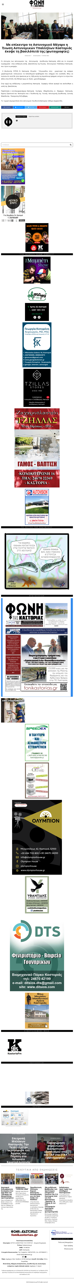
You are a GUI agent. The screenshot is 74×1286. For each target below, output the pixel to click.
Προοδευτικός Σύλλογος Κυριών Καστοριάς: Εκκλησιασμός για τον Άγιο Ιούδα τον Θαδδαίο (36, 1193)
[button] (71, 145)
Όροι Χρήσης (68, 1246)
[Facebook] (23, 1257)
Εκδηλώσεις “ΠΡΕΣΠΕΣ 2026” (22, 1188)
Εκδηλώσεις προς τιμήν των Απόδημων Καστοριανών (65, 1190)
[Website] (17, 120)
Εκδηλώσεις (37, 55)
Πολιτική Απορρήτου (65, 1242)
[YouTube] (25, 1257)
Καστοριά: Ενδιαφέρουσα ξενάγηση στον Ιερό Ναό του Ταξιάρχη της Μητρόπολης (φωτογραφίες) (7, 1192)
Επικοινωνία (68, 1249)
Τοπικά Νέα (45, 55)
